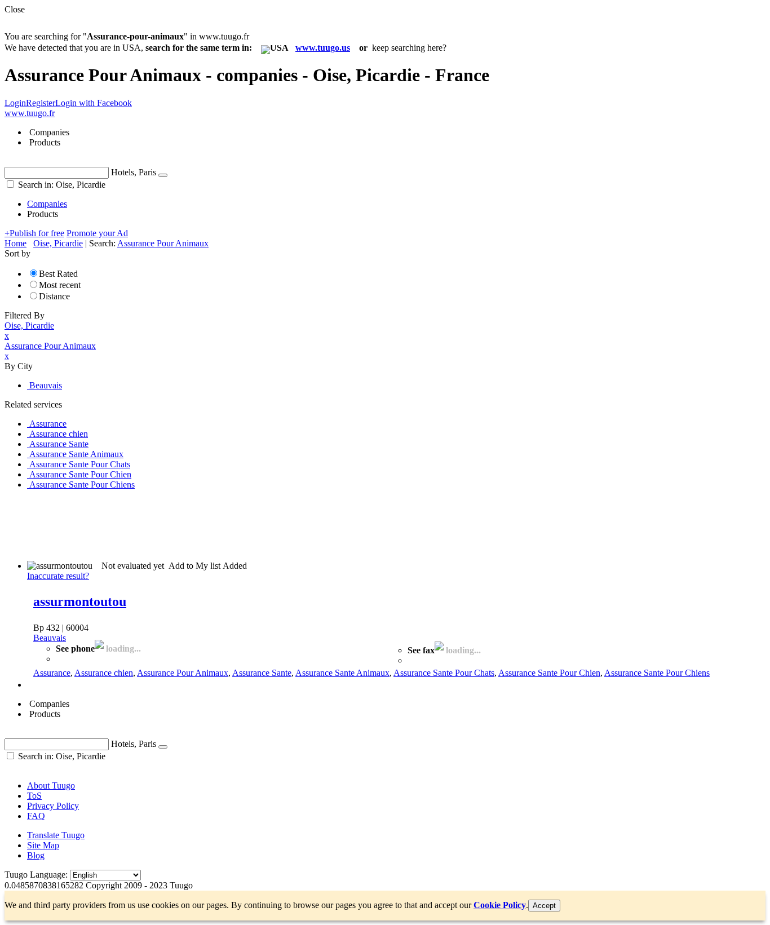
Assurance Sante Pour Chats (443, 673)
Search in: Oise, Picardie (60, 184)
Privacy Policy (53, 806)
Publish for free (34, 233)
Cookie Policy (499, 905)
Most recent (60, 285)
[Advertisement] (210, 524)
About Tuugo (51, 785)
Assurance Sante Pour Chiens (657, 673)
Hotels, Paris (133, 172)
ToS (34, 795)
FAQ (36, 816)
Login (15, 103)
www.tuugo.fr (30, 113)
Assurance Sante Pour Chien (549, 673)
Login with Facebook (93, 103)
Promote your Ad (97, 233)
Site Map (43, 845)
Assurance (51, 673)
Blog (36, 855)
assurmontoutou (79, 601)
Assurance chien (103, 673)
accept (544, 905)
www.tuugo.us (322, 47)
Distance (54, 296)
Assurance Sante (261, 673)
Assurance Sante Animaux (342, 673)
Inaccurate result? (58, 576)
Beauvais (49, 638)
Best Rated (58, 273)
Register (40, 103)
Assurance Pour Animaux (182, 673)
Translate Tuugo (56, 835)
